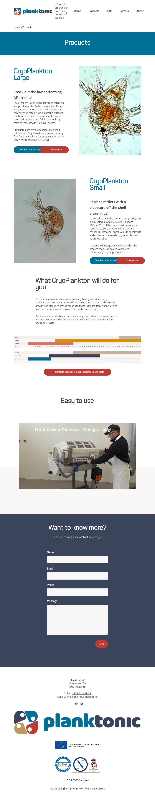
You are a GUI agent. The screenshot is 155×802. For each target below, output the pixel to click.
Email (51, 568)
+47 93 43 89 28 (81, 694)
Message (52, 601)
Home (17, 27)
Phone (51, 585)
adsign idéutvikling (96, 789)
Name (51, 552)
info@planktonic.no (87, 697)
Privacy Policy (57, 789)
